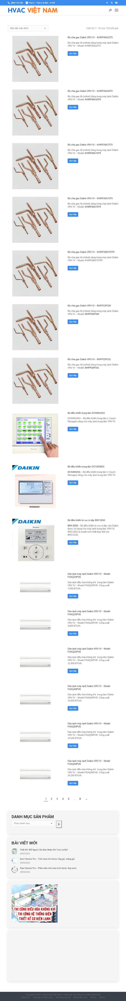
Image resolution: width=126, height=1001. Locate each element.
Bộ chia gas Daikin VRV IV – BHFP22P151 (89, 359)
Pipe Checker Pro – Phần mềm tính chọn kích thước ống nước (48, 868)
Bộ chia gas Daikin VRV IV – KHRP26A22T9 (90, 37)
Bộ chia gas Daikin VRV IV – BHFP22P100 (89, 305)
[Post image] (15, 851)
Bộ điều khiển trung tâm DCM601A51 (86, 413)
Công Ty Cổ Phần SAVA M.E (89, 994)
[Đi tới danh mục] (59, 824)
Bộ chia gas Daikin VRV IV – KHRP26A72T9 (90, 144)
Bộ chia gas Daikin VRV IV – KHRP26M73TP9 (91, 252)
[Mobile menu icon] (116, 10)
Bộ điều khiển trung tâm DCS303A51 (86, 466)
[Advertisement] (63, 955)
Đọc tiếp (72, 53)
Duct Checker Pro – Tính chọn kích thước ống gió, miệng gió (47, 859)
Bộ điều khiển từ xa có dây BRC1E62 (86, 520)
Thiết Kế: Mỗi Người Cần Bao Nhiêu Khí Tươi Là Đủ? (44, 850)
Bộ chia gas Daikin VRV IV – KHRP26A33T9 (90, 91)
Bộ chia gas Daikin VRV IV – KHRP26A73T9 (90, 198)
